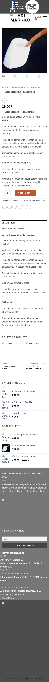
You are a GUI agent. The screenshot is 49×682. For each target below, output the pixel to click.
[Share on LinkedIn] (29, 207)
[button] (3, 18)
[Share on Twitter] (14, 207)
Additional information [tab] (14, 228)
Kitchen (15, 201)
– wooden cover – (9, 366)
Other (21, 201)
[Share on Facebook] (9, 207)
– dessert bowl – (33, 366)
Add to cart (26, 193)
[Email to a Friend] (19, 207)
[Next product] (4, 100)
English (38, 17)
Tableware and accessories (25, 88)
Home (5, 88)
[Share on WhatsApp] (4, 207)
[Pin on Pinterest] (24, 207)
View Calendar (7, 598)
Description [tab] (8, 223)
